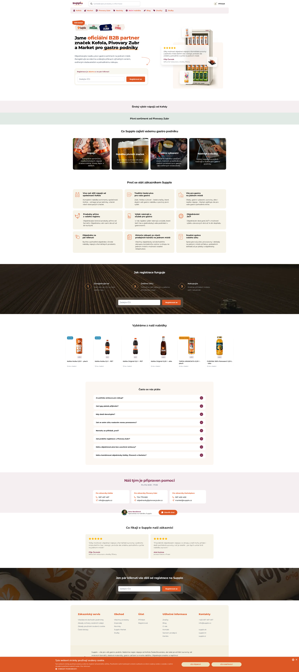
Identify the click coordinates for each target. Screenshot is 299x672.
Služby (116, 633)
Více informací (85, 666)
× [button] (296, 660)
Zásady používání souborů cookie (91, 626)
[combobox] (293, 660)
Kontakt (166, 630)
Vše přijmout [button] (195, 664)
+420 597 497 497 (206, 620)
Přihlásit (141, 620)
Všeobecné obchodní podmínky (91, 620)
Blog (165, 623)
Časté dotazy (83, 630)
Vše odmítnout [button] (226, 664)
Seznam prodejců (170, 633)
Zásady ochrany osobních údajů (91, 623)
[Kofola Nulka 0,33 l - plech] (79, 345)
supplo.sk (202, 630)
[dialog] (149, 664)
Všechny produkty (121, 620)
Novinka (70, 338)
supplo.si (202, 636)
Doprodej (118, 623)
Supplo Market (120, 630)
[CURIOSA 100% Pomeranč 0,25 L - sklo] (219, 345)
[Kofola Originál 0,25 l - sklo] (163, 345)
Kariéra (165, 636)
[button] (116, 668)
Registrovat (143, 623)
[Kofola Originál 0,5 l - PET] (135, 345)
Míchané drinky (184, 338)
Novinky (117, 626)
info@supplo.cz (205, 623)
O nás (165, 626)
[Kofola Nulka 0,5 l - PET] (107, 345)
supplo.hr (202, 633)
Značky (165, 620)
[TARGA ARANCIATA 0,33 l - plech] (191, 345)
